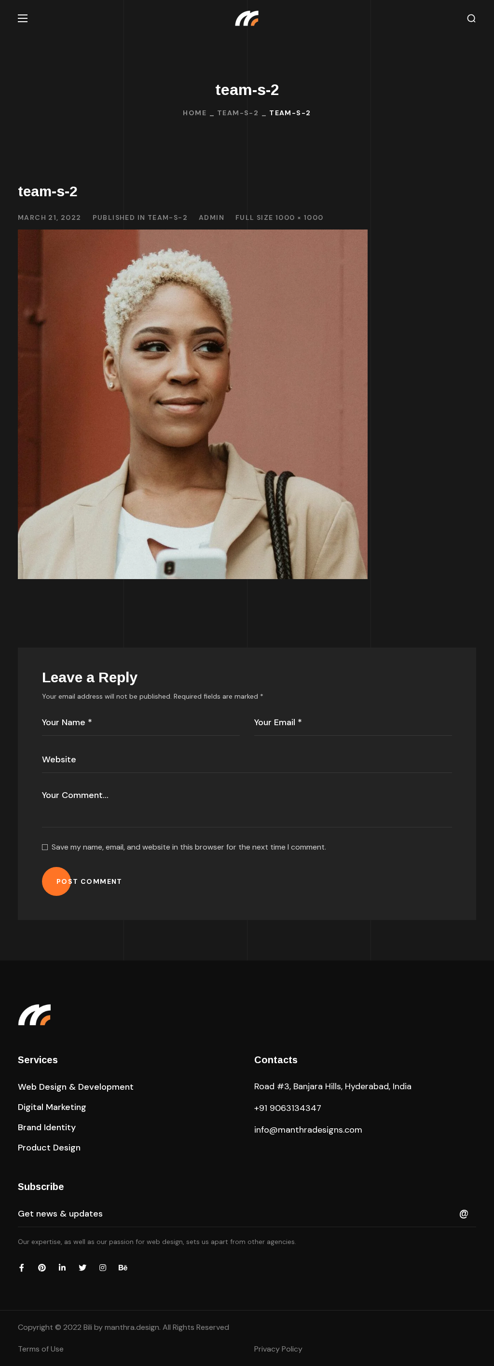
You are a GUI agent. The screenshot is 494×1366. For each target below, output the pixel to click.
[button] (471, 18)
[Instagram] (102, 1267)
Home (194, 112)
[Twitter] (82, 1267)
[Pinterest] (42, 1267)
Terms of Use (41, 1349)
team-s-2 (238, 112)
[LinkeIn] (62, 1267)
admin (211, 217)
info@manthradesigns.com (308, 1130)
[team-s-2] (193, 236)
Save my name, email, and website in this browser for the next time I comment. (189, 847)
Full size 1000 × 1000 (279, 217)
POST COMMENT (89, 881)
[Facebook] (21, 1267)
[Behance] (123, 1267)
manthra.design (132, 1327)
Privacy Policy (278, 1349)
